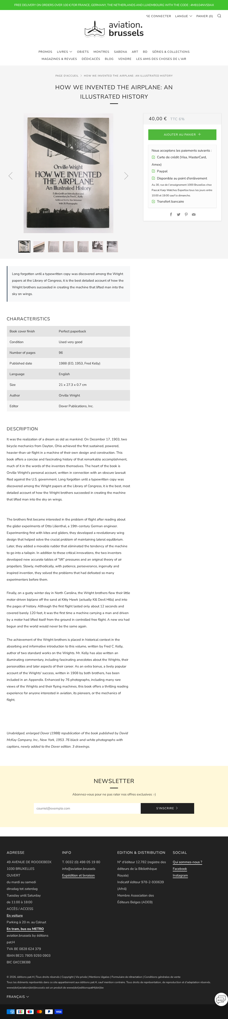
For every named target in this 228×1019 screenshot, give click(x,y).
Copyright (67, 977)
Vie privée (81, 977)
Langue (181, 16)
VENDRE (125, 59)
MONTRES (101, 52)
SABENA (120, 52)
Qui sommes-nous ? (187, 862)
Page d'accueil (67, 75)
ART (135, 52)
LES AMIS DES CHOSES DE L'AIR (161, 59)
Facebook (180, 868)
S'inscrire (165, 808)
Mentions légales (99, 977)
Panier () (204, 16)
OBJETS (83, 52)
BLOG (109, 59)
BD (145, 52)
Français (16, 997)
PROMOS (45, 52)
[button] (221, 1001)
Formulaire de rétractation (127, 977)
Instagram (180, 875)
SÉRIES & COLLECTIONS (171, 52)
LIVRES (62, 52)
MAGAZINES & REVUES (59, 59)
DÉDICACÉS (91, 59)
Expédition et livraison (78, 875)
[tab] (24, 247)
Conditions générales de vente (162, 977)
